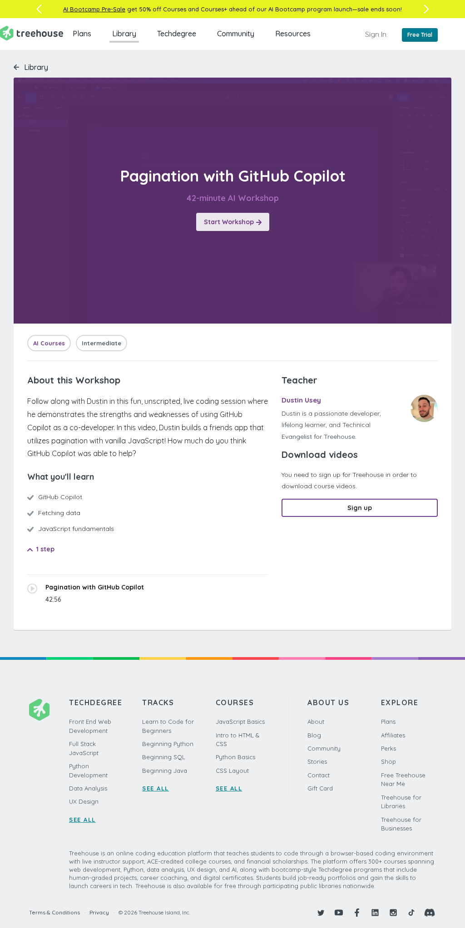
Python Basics (235, 757)
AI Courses (49, 343)
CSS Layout (232, 770)
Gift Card (320, 788)
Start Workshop (229, 222)
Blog (314, 735)
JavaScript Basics (240, 721)
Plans (82, 33)
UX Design (84, 801)
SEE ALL (82, 819)
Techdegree (176, 33)
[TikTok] (411, 912)
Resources (293, 33)
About (315, 721)
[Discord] (429, 912)
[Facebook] (357, 912)
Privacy (99, 912)
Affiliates (393, 735)
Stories (317, 761)
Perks (388, 748)
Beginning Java (164, 770)
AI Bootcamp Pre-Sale (94, 9)
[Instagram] (393, 912)
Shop (388, 761)
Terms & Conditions (54, 912)
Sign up (359, 508)
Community (235, 33)
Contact (318, 775)
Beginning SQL (163, 757)
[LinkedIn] (375, 912)
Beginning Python (167, 743)
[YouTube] (338, 912)
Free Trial (419, 34)
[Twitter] (320, 912)
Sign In (375, 34)
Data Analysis (88, 788)
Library (124, 33)
